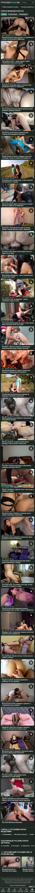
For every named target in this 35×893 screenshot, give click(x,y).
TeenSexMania (7, 834)
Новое (8, 891)
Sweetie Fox (26, 846)
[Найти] (33, 2)
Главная (3, 891)
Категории (20, 891)
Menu (31, 886)
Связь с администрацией (17, 885)
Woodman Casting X (21, 834)
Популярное (14, 891)
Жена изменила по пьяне (10, 7)
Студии (26, 891)
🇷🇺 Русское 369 (10, 2)
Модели (32, 891)
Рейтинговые (13, 14)
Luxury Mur (6, 846)
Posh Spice (16, 846)
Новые (4, 14)
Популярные (23, 14)
